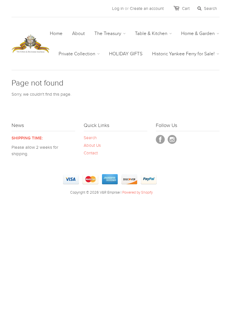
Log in (118, 8)
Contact (91, 152)
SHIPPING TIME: (27, 138)
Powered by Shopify (137, 192)
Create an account (147, 8)
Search (90, 137)
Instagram (172, 139)
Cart (186, 8)
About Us (92, 145)
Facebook (160, 139)
